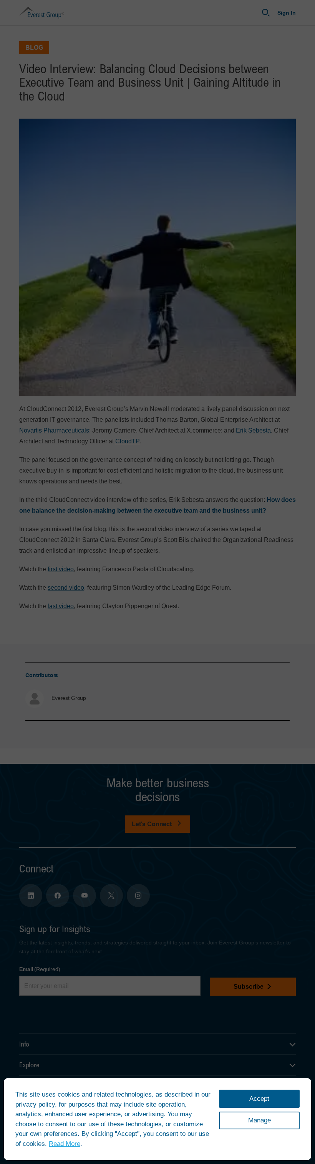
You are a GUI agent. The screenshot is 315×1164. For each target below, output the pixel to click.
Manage (259, 1120)
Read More (64, 1143)
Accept (259, 1098)
